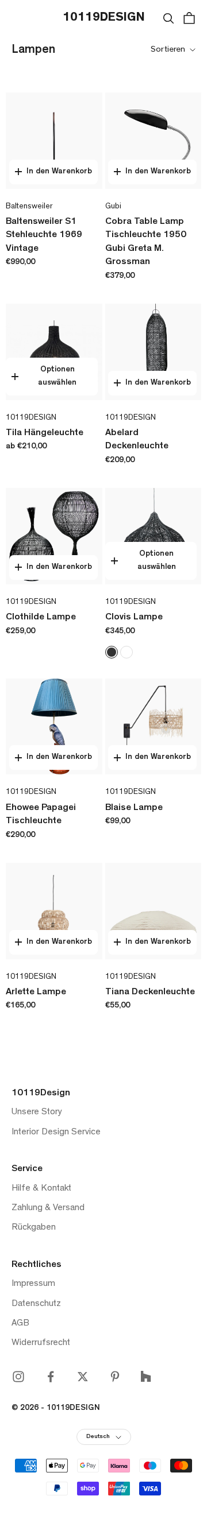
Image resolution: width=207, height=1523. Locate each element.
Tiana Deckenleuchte (150, 992)
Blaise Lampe (134, 808)
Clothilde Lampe (41, 617)
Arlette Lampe (36, 992)
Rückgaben (34, 1228)
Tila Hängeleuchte (44, 433)
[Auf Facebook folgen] (50, 1377)
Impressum (33, 1284)
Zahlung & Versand (48, 1208)
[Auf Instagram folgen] (18, 1377)
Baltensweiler (29, 207)
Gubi (113, 207)
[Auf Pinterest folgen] (115, 1377)
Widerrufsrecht (41, 1343)
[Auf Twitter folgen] (83, 1377)
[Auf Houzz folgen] (145, 1376)
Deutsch (98, 1437)
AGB (20, 1323)
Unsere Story (37, 1112)
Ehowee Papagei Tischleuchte (41, 815)
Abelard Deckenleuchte (136, 440)
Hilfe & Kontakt (41, 1188)
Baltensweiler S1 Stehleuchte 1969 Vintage (44, 236)
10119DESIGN (31, 418)
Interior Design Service (56, 1132)
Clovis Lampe (134, 617)
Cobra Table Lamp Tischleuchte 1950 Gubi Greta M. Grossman (145, 243)
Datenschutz (36, 1304)
